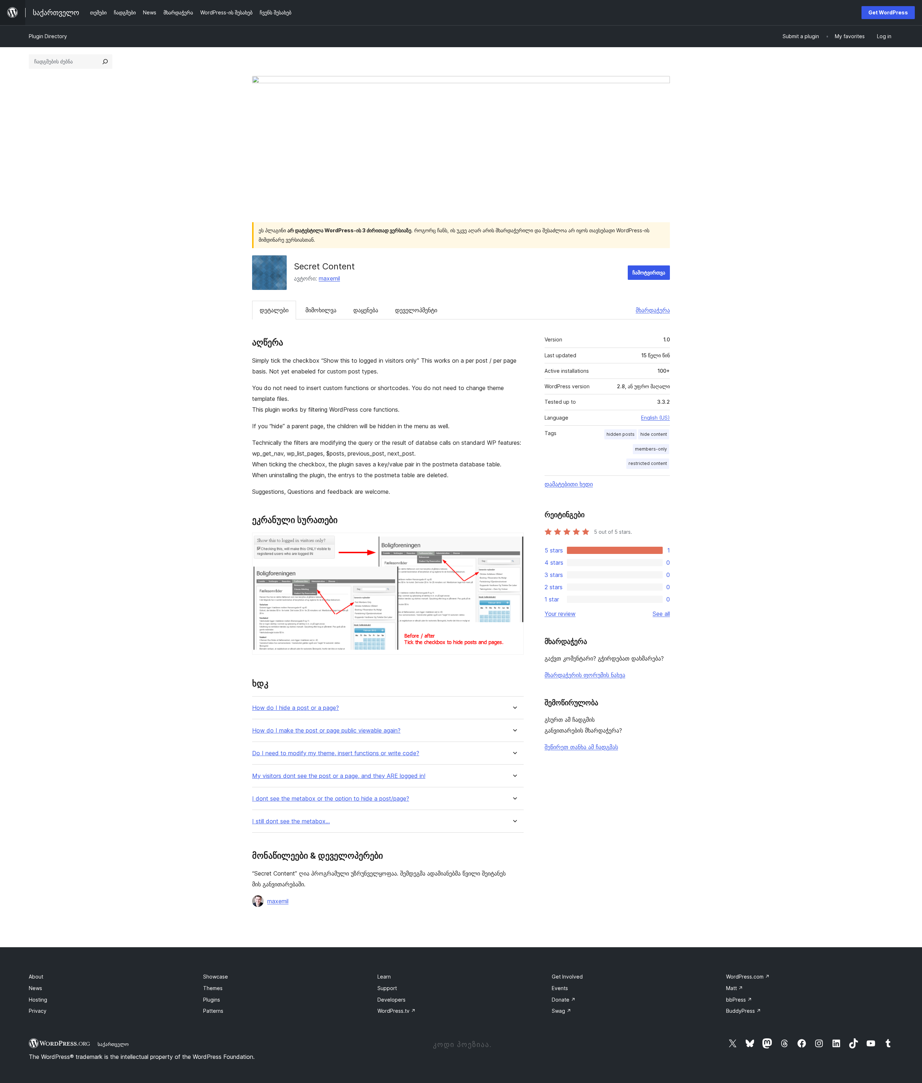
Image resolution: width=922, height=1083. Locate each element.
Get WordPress (888, 12)
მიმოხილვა (320, 310)
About (36, 977)
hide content (653, 434)
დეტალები (274, 310)
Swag (561, 1011)
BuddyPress (743, 1011)
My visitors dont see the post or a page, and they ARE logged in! (338, 776)
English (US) (655, 418)
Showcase (215, 977)
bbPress (739, 1000)
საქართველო (113, 1044)
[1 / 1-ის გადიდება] (514, 542)
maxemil (329, 278)
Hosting (38, 1000)
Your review (560, 613)
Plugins (211, 1000)
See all (661, 613)
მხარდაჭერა (653, 310)
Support (387, 988)
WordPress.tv (396, 1011)
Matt (734, 988)
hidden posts (621, 434)
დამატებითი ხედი (569, 484)
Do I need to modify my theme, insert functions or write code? (335, 753)
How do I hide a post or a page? (295, 707)
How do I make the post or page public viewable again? (326, 730)
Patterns (213, 1011)
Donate (564, 1000)
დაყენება (365, 310)
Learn (384, 977)
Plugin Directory (48, 36)
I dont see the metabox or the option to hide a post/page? (330, 798)
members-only (651, 449)
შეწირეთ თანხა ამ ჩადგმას (581, 747)
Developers (391, 1000)
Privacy (37, 1011)
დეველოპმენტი (416, 310)
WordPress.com (748, 977)
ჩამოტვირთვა (648, 272)
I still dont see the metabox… (291, 821)
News (35, 988)
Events (560, 988)
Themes (213, 988)
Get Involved (567, 977)
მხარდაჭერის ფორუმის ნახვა (585, 675)
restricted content (647, 463)
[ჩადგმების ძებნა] (105, 61)
